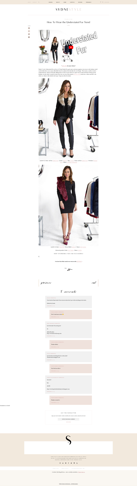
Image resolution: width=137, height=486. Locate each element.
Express (65, 160)
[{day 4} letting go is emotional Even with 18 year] (47, 447)
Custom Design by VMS (77, 468)
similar (73, 247)
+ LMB (83, 468)
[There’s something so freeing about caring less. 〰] (61, 447)
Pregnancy (88, 2)
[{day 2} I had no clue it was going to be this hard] (104, 447)
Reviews (80, 2)
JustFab (80, 250)
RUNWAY (79, 261)
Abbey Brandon (50, 323)
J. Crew (72, 160)
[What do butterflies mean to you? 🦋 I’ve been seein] (32, 447)
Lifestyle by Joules (51, 303)
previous (46, 283)
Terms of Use (56, 468)
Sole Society (83, 247)
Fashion (51, 2)
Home (65, 2)
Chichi (48, 353)
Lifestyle (72, 2)
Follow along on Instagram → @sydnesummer (68, 484)
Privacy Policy (65, 468)
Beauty (58, 2)
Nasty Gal (61, 247)
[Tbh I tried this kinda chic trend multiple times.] (90, 447)
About (29, 2)
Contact (35, 2)
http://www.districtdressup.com (54, 333)
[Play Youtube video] (71, 47)
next (94, 283)
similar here (55, 160)
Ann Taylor (70, 250)
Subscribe (106, 2)
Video (68, 25)
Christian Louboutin (72, 162)
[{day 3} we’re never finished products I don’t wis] (76, 447)
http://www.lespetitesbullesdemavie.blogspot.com (58, 389)
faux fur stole (77, 74)
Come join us (81, 472)
